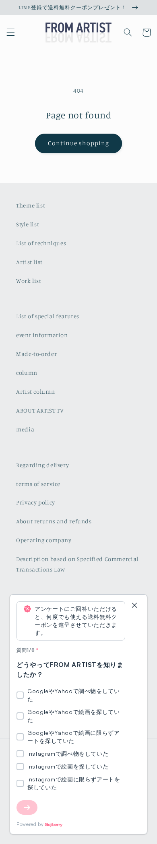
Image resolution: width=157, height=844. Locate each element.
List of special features (47, 316)
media (25, 429)
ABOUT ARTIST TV (40, 410)
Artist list (29, 261)
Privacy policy (35, 502)
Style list (27, 224)
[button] (10, 32)
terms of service (38, 483)
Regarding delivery (42, 465)
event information (42, 334)
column (26, 372)
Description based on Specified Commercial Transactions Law (77, 564)
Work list (28, 280)
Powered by (30, 824)
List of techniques (41, 243)
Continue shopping (78, 143)
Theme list (30, 205)
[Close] (134, 605)
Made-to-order (36, 353)
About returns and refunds (54, 521)
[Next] (27, 807)
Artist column (35, 391)
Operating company (44, 540)
